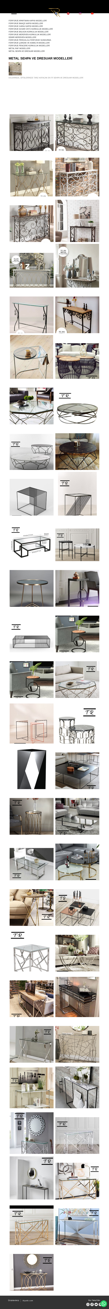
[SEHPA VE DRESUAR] (32, 455)
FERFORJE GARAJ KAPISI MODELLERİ (26, 26)
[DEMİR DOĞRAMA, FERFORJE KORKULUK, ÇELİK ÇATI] (54, 12)
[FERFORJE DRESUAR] (32, 136)
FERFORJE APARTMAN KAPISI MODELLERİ (28, 21)
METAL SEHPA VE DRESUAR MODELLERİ (27, 51)
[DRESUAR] (77, 1002)
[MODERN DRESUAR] (32, 182)
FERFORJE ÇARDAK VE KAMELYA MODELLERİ (29, 43)
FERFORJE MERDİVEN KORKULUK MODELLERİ (30, 34)
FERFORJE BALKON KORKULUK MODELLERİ (28, 32)
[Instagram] (88, 1304)
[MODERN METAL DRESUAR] (32, 273)
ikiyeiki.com (28, 1301)
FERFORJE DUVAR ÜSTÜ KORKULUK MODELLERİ (31, 29)
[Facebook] (92, 1304)
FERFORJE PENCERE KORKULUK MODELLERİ (29, 46)
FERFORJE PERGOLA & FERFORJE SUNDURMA (30, 40)
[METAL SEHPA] (32, 364)
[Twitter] (96, 1304)
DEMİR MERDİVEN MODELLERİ (22, 37)
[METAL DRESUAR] (77, 227)
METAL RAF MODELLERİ (19, 48)
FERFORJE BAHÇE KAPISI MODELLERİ (26, 23)
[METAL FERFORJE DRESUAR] (77, 273)
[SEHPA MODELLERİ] (77, 729)
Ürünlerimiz (13, 1300)
